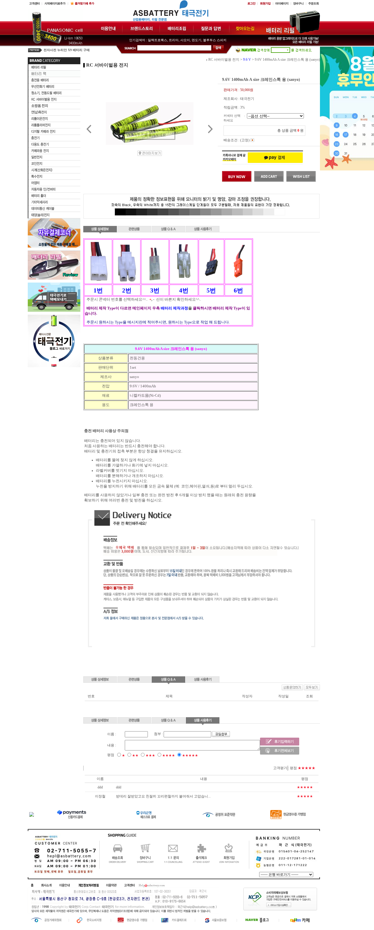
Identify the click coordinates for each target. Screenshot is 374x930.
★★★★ (168, 755)
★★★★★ (190, 755)
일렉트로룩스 (157, 40)
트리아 (174, 40)
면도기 (196, 40)
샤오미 (185, 40)
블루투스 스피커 (214, 40)
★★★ (150, 755)
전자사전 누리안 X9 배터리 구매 (67, 50)
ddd (118, 787)
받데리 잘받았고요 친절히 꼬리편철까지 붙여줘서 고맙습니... (163, 796)
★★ (135, 755)
